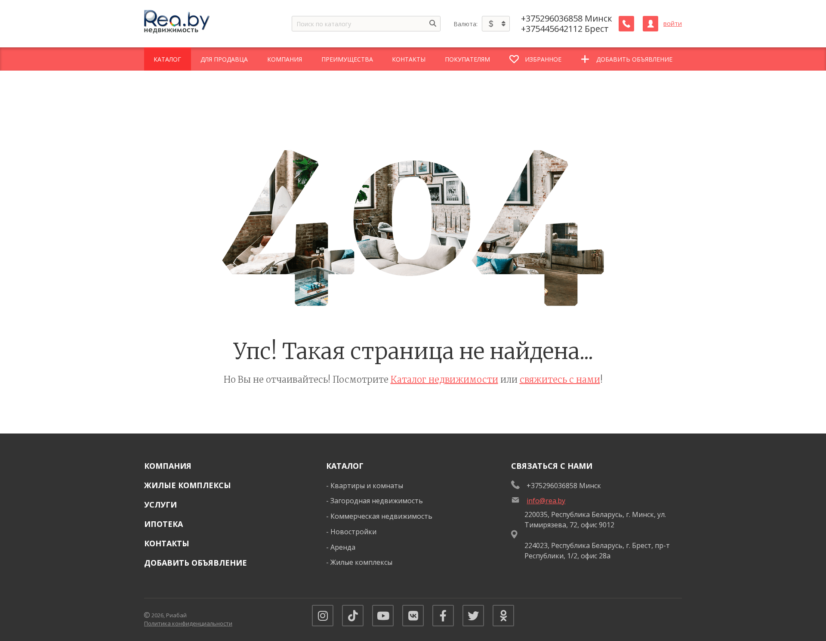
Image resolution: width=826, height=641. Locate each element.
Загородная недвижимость (376, 500)
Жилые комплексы (187, 485)
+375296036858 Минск (566, 18)
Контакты (166, 543)
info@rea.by (546, 500)
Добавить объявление (195, 562)
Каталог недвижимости (444, 379)
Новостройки (353, 531)
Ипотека (163, 524)
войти (672, 23)
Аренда (342, 547)
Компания (167, 466)
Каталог (345, 466)
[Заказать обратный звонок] (626, 23)
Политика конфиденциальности (188, 623)
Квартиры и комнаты (366, 485)
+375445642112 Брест (565, 29)
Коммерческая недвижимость (381, 516)
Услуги (160, 504)
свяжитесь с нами (560, 379)
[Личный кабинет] (650, 23)
